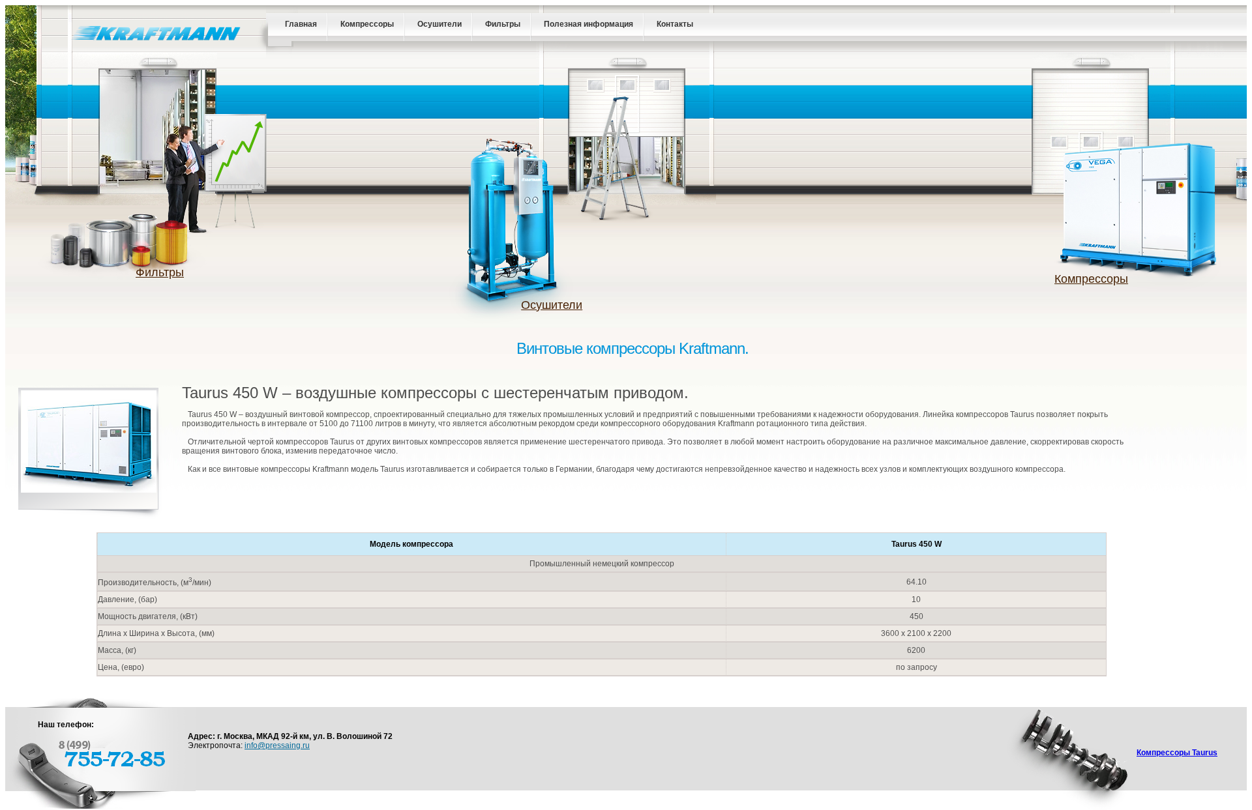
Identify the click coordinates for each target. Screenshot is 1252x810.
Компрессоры (367, 24)
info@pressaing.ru (277, 745)
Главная (301, 24)
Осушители (439, 24)
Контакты (675, 24)
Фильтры (502, 24)
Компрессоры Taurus (1177, 752)
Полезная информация (588, 24)
